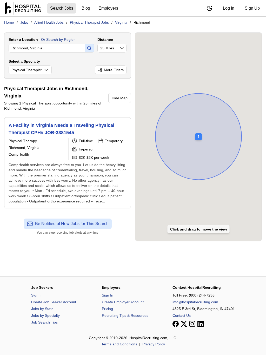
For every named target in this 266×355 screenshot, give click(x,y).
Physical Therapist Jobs (89, 22)
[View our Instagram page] (192, 324)
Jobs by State (42, 309)
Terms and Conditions (119, 344)
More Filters (114, 70)
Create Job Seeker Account (53, 302)
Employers (108, 8)
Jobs (24, 22)
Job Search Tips (44, 322)
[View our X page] (184, 324)
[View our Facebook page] (175, 324)
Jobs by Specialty (45, 315)
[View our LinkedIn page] (200, 324)
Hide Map (120, 98)
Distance (105, 39)
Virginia (121, 22)
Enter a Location (23, 39)
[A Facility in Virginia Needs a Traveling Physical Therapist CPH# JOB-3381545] (67, 162)
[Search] (89, 48)
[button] (198, 133)
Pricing (107, 309)
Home (9, 22)
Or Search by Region (58, 39)
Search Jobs (61, 8)
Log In (228, 8)
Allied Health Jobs (49, 22)
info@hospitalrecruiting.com (195, 302)
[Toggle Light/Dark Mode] (209, 8)
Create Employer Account (123, 302)
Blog (86, 8)
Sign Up (252, 8)
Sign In (37, 295)
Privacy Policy (153, 344)
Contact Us (181, 315)
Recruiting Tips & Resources (125, 315)
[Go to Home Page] (23, 8)
